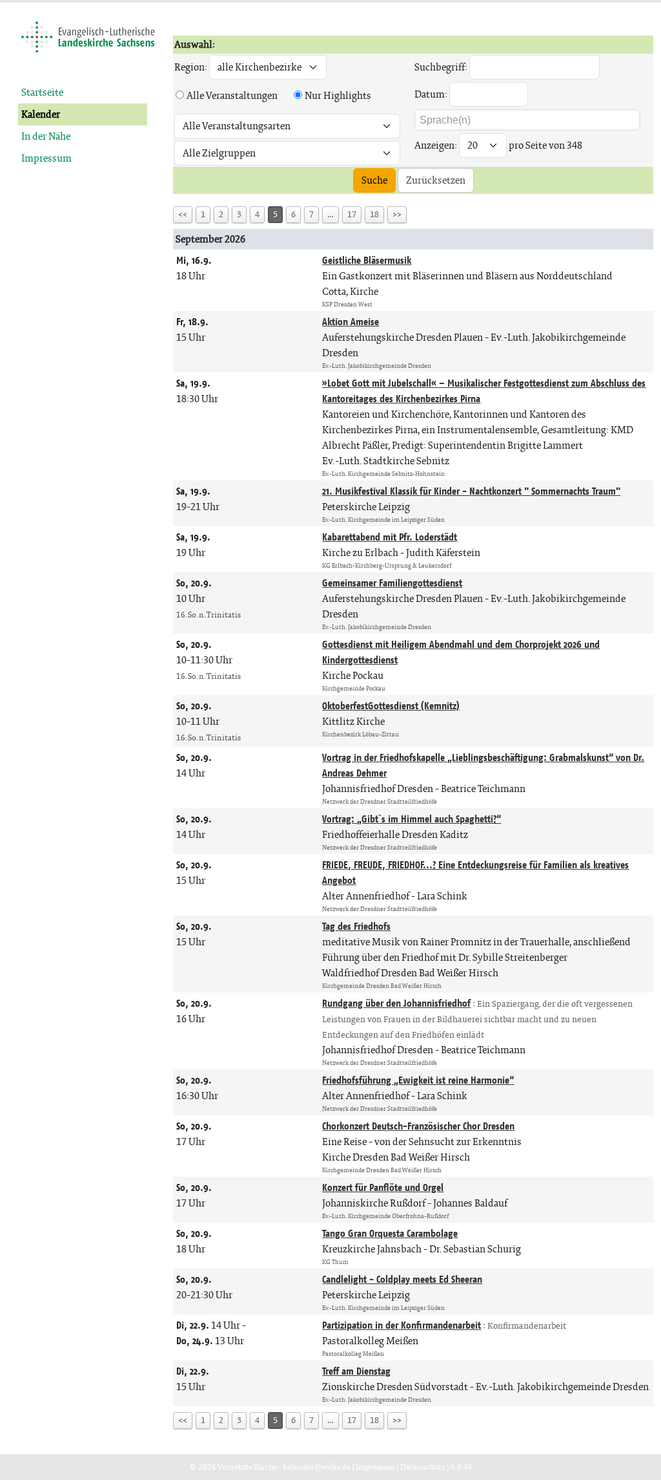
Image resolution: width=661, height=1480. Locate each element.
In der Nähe (45, 136)
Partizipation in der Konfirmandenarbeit (401, 1325)
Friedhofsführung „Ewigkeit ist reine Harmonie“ (418, 1080)
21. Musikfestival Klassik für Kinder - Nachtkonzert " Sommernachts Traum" (471, 491)
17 (351, 214)
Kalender (40, 114)
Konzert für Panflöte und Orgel (382, 1187)
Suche (374, 180)
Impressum (46, 158)
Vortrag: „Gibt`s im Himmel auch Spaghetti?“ (411, 819)
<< (182, 214)
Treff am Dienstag (356, 1371)
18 (374, 214)
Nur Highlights (338, 95)
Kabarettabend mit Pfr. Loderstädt (389, 537)
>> (397, 214)
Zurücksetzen (435, 180)
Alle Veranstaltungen (232, 95)
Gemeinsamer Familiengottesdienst (392, 583)
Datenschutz (422, 1466)
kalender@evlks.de (317, 1466)
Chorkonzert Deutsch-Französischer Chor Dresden (418, 1126)
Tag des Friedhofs (356, 926)
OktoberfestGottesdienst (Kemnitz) (391, 706)
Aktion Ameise (350, 321)
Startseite (42, 92)
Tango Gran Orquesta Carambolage (390, 1233)
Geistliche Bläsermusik (366, 260)
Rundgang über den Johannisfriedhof (396, 1003)
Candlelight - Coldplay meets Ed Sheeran (402, 1279)
